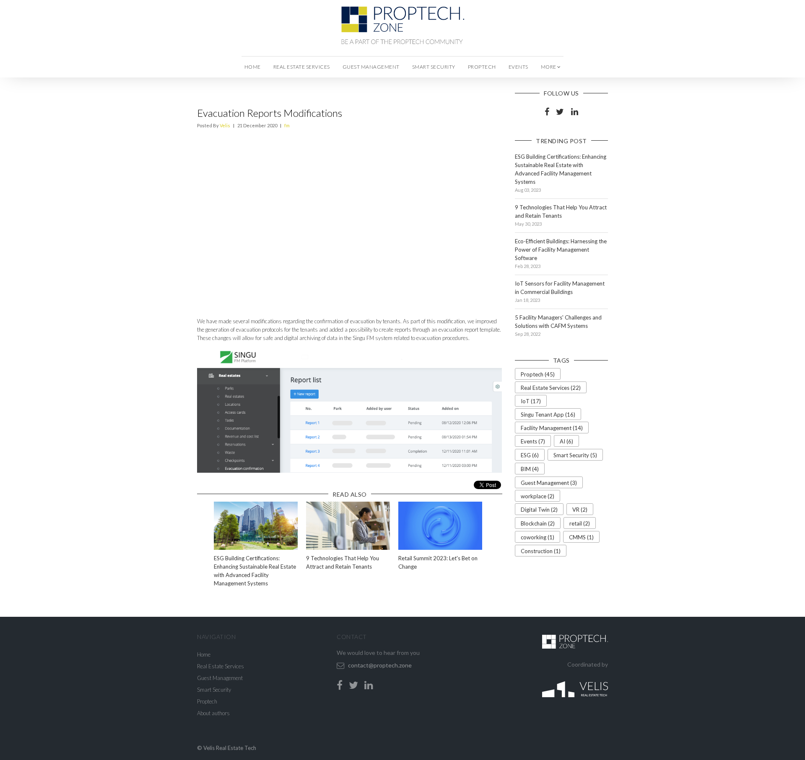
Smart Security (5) (575, 455)
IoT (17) (531, 401)
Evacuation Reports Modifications (269, 113)
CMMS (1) (581, 537)
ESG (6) (530, 455)
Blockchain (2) (538, 523)
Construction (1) (541, 551)
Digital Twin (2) (539, 509)
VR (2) (579, 509)
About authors (213, 713)
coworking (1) (537, 537)
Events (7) (533, 441)
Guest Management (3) (549, 482)
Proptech (482, 67)
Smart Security (433, 67)
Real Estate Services (301, 67)
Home (252, 67)
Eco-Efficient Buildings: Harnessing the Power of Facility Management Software (561, 249)
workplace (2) (537, 496)
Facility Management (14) (552, 428)
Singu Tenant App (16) (548, 414)
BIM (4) (530, 469)
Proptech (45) (538, 374)
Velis (225, 125)
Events (518, 67)
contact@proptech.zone (380, 665)
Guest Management (371, 67)
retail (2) (579, 523)
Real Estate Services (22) (551, 387)
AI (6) (566, 441)
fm (287, 125)
